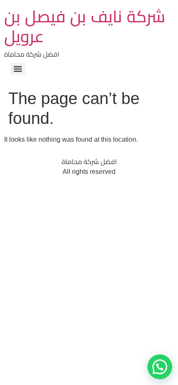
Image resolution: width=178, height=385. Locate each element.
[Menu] (17, 69)
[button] (159, 366)
